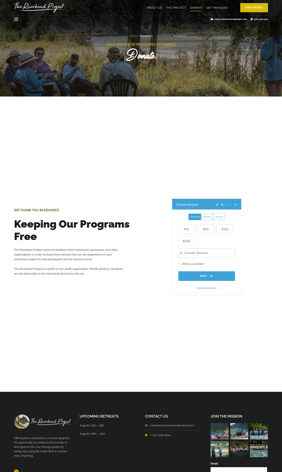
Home (133, 36)
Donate (196, 7)
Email (215, 463)
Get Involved (217, 7)
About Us (154, 7)
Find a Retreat (254, 7)
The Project (176, 7)
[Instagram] (16, 19)
